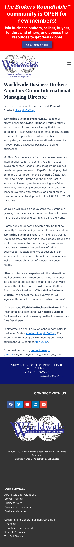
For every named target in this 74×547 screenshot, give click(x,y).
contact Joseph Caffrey (41, 333)
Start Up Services (14, 532)
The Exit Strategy (14, 536)
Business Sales (13, 503)
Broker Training (13, 498)
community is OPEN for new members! (37, 13)
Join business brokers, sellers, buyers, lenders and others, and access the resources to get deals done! (37, 32)
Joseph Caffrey (25, 110)
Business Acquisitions (17, 507)
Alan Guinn (41, 342)
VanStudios (53, 458)
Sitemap (19, 458)
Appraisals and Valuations (20, 494)
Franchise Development (18, 528)
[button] (69, 63)
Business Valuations (16, 511)
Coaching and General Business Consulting (30, 519)
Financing (10, 523)
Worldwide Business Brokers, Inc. (39, 451)
